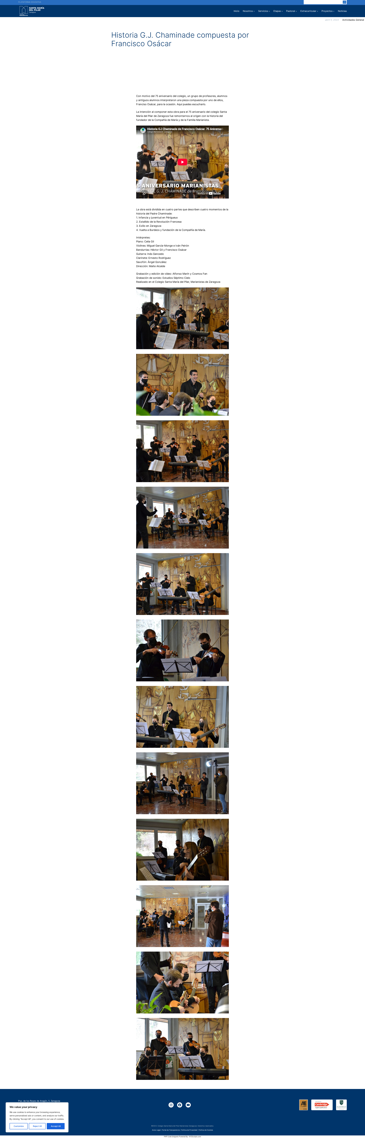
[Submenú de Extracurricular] (317, 11)
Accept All (56, 1126)
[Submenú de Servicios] (269, 11)
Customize (19, 1126)
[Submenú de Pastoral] (296, 11)
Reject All (37, 1126)
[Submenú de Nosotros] (254, 11)
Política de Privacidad (189, 1130)
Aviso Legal (156, 1130)
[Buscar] (344, 2)
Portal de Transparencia (171, 1130)
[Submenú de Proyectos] (333, 11)
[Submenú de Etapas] (282, 11)
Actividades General (353, 19)
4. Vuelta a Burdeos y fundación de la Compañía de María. (171, 229)
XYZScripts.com (195, 1137)
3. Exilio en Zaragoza (148, 225)
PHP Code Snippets (171, 1137)
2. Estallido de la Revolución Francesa (159, 221)
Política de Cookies (206, 1130)
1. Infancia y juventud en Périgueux (157, 217)
